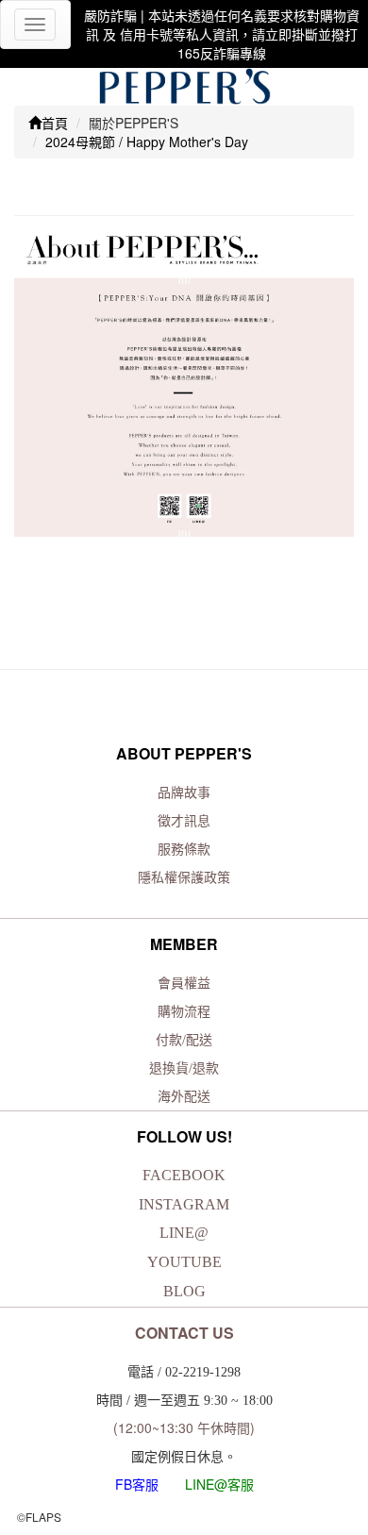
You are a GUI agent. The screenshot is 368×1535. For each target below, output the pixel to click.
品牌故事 (184, 793)
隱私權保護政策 (184, 878)
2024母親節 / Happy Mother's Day (146, 141)
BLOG (184, 1291)
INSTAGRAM (184, 1204)
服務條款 (184, 850)
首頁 (55, 122)
